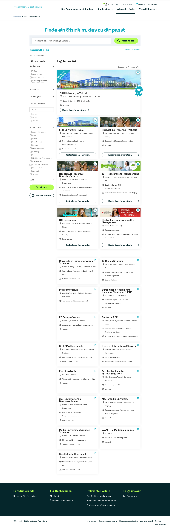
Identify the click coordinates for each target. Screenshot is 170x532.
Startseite (17, 17)
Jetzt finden (127, 40)
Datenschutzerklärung (108, 521)
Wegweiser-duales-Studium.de (101, 500)
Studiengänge (104, 9)
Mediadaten (55, 496)
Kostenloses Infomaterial (74, 110)
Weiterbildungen (147, 9)
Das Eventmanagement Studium (77, 9)
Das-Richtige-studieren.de (99, 496)
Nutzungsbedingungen (128, 521)
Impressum (91, 521)
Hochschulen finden (125, 9)
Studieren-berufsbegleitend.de (101, 505)
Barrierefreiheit (146, 521)
